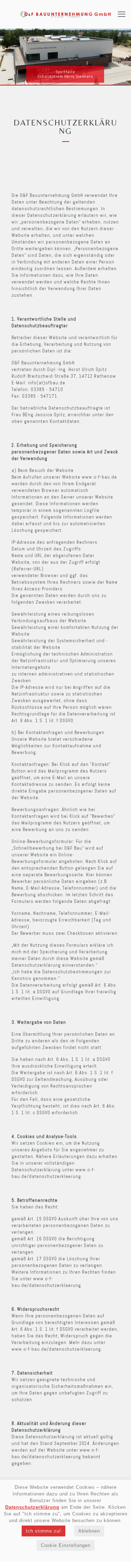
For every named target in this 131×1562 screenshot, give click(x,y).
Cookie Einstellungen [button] (65, 1545)
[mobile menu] (122, 14)
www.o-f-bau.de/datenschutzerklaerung (56, 1349)
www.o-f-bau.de (99, 477)
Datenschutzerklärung (32, 1507)
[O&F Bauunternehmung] (65, 14)
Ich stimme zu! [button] (43, 1531)
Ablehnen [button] (89, 1531)
